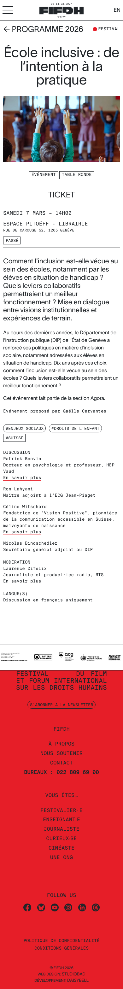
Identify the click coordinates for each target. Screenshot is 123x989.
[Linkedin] (82, 907)
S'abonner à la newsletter (61, 704)
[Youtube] (55, 907)
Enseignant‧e (61, 819)
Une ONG (61, 857)
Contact (61, 762)
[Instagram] (68, 907)
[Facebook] (27, 907)
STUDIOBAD (73, 974)
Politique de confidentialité (61, 941)
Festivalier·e (61, 810)
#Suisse (14, 438)
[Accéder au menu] (8, 10)
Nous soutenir (61, 753)
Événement (43, 175)
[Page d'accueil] (61, 10)
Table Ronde (77, 175)
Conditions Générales (61, 948)
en (117, 10)
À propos (62, 743)
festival (109, 29)
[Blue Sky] (41, 907)
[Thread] (96, 907)
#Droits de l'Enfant (75, 428)
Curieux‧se (61, 838)
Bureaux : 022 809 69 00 (61, 772)
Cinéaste (62, 848)
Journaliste (61, 829)
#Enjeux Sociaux (25, 428)
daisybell (78, 980)
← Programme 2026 (43, 29)
